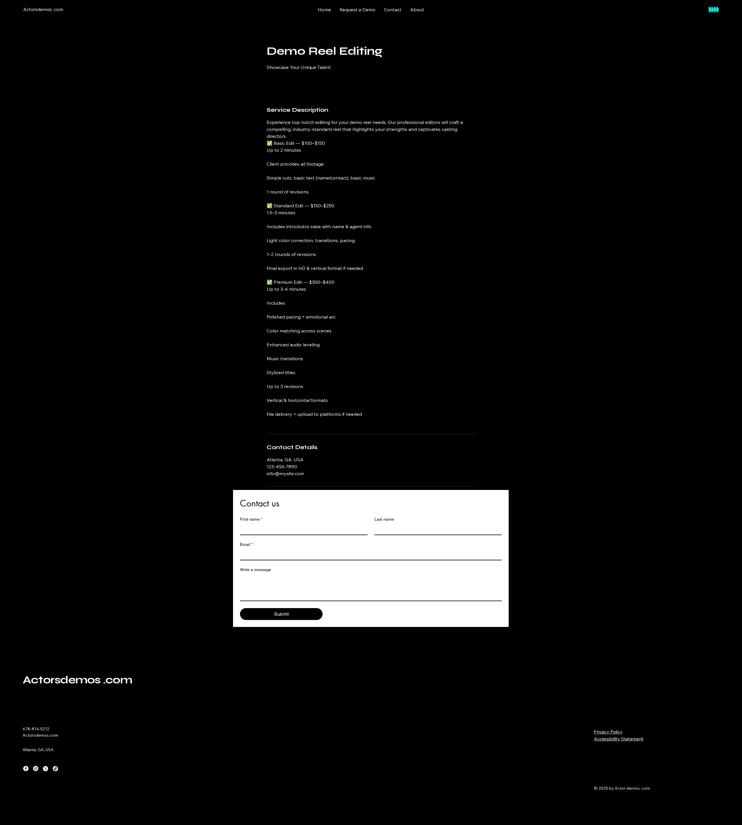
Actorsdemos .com (77, 679)
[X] (45, 768)
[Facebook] (26, 768)
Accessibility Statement (618, 739)
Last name (384, 519)
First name (251, 519)
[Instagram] (35, 768)
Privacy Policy (608, 732)
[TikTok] (55, 768)
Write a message (255, 569)
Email (246, 544)
